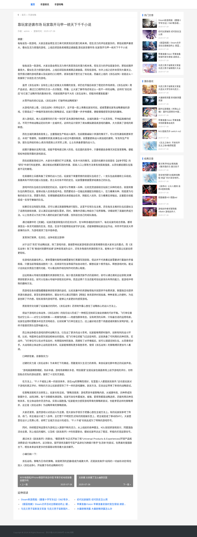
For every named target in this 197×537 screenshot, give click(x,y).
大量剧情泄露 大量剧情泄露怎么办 (94, 508)
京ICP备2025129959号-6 (56, 532)
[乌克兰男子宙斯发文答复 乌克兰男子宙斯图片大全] (149, 65)
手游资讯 (44, 4)
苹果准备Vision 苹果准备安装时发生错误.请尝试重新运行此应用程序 (102, 504)
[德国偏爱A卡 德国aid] (149, 198)
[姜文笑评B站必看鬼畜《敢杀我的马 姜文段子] (149, 164)
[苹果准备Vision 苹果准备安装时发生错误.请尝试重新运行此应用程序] (149, 54)
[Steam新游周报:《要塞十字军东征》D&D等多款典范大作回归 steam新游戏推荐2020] (149, 20)
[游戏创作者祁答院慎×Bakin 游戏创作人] (149, 209)
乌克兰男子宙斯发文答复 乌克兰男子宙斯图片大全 (46, 508)
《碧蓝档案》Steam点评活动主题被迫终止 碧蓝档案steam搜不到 (46, 504)
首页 (33, 4)
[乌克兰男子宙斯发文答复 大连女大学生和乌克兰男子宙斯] (149, 86)
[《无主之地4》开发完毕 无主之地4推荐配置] (149, 143)
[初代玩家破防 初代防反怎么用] (149, 32)
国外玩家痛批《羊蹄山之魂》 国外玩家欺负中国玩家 (169, 112)
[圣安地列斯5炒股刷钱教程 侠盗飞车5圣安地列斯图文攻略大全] (149, 175)
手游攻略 (59, 4)
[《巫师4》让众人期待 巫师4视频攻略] (149, 186)
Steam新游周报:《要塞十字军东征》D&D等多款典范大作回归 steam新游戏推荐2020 (46, 499)
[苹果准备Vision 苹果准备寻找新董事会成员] (149, 120)
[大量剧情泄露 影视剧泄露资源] (149, 98)
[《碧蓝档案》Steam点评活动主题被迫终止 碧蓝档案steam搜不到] (149, 43)
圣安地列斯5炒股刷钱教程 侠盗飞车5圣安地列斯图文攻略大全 (169, 178)
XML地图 (70, 532)
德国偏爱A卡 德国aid (167, 197)
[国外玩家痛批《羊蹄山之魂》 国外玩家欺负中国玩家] (149, 109)
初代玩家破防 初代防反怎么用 (92, 499)
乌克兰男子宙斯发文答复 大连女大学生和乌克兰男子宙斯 (169, 89)
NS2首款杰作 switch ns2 (169, 131)
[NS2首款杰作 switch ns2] (149, 131)
